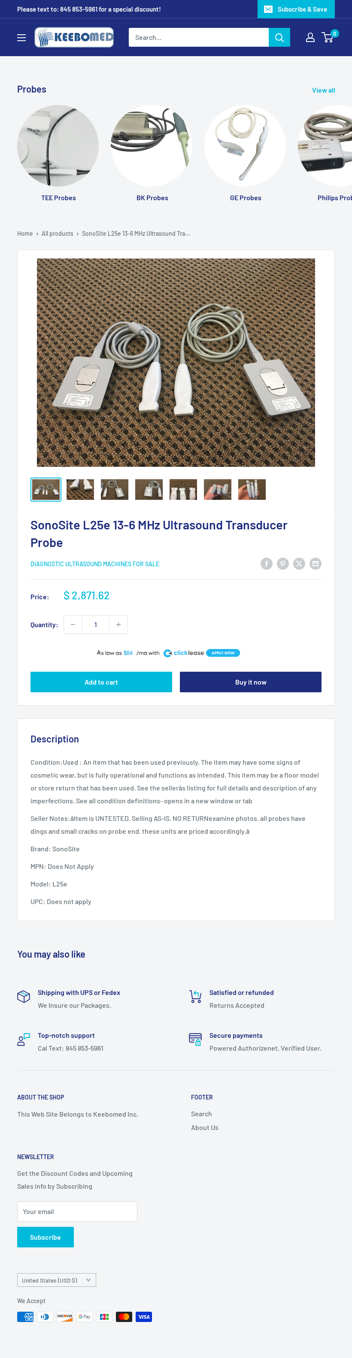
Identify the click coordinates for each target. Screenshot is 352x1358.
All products (57, 233)
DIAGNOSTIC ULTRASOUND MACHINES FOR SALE (94, 564)
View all (324, 90)
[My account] (310, 37)
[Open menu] (21, 37)
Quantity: (44, 624)
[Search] (279, 37)
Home (25, 233)
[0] (327, 37)
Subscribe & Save (302, 9)
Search (201, 1113)
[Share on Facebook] (267, 563)
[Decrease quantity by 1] (73, 625)
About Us (204, 1127)
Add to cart (101, 682)
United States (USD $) (49, 1280)
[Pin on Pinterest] (283, 563)
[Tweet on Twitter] (299, 563)
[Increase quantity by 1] (118, 625)
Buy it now (251, 682)
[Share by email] (316, 563)
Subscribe (45, 1237)
